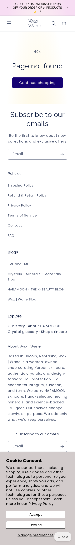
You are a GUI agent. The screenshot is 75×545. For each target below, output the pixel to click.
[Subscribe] (62, 154)
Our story (16, 326)
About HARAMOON (44, 326)
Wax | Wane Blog (22, 299)
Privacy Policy (41, 503)
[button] (9, 23)
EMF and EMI (18, 264)
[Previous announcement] (7, 7)
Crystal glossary (23, 331)
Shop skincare (54, 331)
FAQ (11, 235)
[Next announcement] (67, 7)
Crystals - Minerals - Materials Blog (34, 277)
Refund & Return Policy (27, 195)
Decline (35, 525)
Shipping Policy (21, 185)
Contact (15, 225)
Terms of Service (22, 215)
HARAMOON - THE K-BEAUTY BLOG (36, 289)
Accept (35, 514)
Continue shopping (37, 82)
